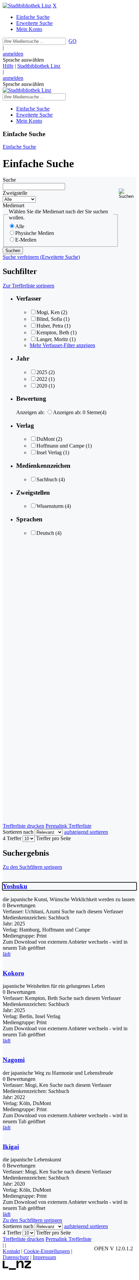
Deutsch (45, 533)
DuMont (45, 439)
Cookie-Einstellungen (47, 1251)
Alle (19, 226)
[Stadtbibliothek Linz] (27, 5)
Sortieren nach (18, 832)
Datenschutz (16, 1257)
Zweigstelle (15, 193)
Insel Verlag (49, 452)
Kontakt (11, 1251)
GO (72, 41)
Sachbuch (46, 479)
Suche (9, 180)
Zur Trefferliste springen (28, 285)
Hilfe (8, 66)
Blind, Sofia (49, 319)
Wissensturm (49, 506)
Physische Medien (34, 233)
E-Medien (25, 240)
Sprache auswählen (23, 60)
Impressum (44, 1257)
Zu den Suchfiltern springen (32, 867)
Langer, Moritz (52, 339)
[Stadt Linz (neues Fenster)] (17, 1268)
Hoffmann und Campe (60, 446)
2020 (41, 386)
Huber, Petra (49, 326)
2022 (41, 379)
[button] (127, 193)
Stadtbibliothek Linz (38, 66)
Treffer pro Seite (53, 838)
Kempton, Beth (52, 332)
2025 (41, 372)
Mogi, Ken (48, 312)
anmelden (13, 54)
